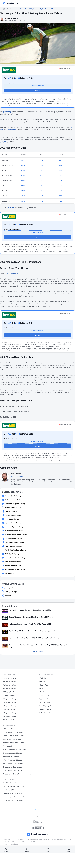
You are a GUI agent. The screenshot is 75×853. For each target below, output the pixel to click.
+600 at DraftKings (11, 274)
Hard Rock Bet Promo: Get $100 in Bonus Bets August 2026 (30, 610)
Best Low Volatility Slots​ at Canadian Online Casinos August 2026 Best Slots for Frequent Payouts (41, 646)
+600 (41, 186)
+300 (60, 186)
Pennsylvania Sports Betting (15, 558)
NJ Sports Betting (9, 685)
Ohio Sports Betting (12, 554)
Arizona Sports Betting (13, 496)
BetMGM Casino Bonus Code (13, 786)
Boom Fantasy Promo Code (13, 732)
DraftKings (10, 208)
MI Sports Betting (9, 692)
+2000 (23, 165)
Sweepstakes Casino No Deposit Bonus (17, 774)
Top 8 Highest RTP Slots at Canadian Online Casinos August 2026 (32, 631)
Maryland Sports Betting (13, 531)
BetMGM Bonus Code (10, 783)
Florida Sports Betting (13, 507)
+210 (60, 165)
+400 (60, 201)
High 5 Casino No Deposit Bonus (14, 750)
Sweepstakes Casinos (11, 757)
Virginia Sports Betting (13, 565)
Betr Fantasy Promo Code (12, 739)
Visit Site (37, 90)
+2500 (23, 186)
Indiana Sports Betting (13, 515)
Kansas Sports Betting (13, 523)
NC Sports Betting (9, 720)
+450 (41, 165)
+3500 (23, 196)
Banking (8, 596)
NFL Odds (42, 688)
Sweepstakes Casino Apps (12, 767)
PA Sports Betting (9, 688)
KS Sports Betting (9, 682)
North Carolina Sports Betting (15, 550)
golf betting (7, 112)
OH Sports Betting (9, 716)
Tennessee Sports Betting (14, 562)
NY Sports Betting (9, 678)
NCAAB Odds (44, 695)
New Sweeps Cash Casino (12, 770)
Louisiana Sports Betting (14, 527)
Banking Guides (44, 702)
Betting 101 (9, 588)
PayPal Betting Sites (46, 706)
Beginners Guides (45, 699)
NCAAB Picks (44, 685)
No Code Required (37, 86)
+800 (41, 201)
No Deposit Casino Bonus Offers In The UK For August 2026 (30, 624)
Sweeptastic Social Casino (12, 753)
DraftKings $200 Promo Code (13, 790)
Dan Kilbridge (12, 18)
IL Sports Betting (9, 695)
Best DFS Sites (8, 729)
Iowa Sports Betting (12, 519)
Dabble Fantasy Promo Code (13, 736)
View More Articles (37, 651)
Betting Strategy (11, 592)
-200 (60, 160)
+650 (41, 196)
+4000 (23, 201)
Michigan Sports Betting (13, 538)
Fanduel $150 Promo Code (12, 793)
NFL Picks (42, 678)
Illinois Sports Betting (12, 511)
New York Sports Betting (13, 546)
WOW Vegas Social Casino (12, 760)
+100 (41, 160)
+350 (22, 160)
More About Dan (17, 476)
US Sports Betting (11, 573)
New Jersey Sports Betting (14, 542)
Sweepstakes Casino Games (13, 763)
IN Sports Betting (9, 709)
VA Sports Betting (9, 706)
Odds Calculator (45, 709)
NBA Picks (42, 682)
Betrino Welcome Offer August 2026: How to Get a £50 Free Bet (31, 617)
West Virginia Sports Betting (15, 569)
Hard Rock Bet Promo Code (13, 800)
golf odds (3, 142)
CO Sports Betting (9, 702)
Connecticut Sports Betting (15, 504)
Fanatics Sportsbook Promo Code (15, 797)
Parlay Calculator (45, 713)
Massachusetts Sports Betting (16, 535)
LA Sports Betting (9, 713)
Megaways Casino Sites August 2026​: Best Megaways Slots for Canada (34, 638)
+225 (60, 180)
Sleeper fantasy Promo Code (13, 743)
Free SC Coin (7, 746)
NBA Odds (43, 692)
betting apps (11, 130)
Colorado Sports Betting (13, 500)
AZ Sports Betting (9, 699)
